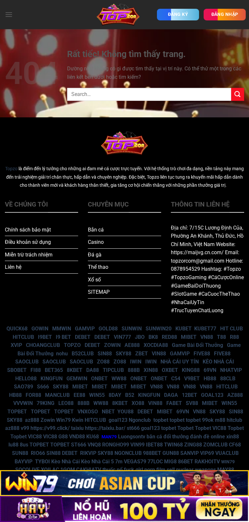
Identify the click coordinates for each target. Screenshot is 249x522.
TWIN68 (173, 445)
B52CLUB (83, 353)
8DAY (115, 395)
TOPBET (17, 412)
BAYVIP (24, 461)
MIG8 (170, 461)
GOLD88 (108, 329)
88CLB (227, 378)
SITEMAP (99, 292)
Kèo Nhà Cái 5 (97, 461)
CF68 (235, 445)
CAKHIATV (88, 470)
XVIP (16, 345)
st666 (133, 428)
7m (119, 461)
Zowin (48, 420)
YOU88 (125, 412)
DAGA (171, 395)
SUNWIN (132, 329)
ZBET (141, 353)
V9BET (192, 378)
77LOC (155, 461)
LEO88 (66, 403)
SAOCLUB (27, 362)
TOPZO (72, 345)
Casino (96, 242)
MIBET (188, 337)
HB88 (210, 378)
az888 (32, 420)
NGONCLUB (128, 453)
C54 (175, 378)
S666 (43, 387)
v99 (25, 428)
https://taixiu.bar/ (105, 428)
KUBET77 (205, 329)
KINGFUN (52, 378)
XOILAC (50, 470)
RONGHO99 (115, 445)
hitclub (234, 420)
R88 (234, 337)
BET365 (54, 370)
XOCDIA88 (156, 345)
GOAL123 (212, 395)
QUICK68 (17, 329)
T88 (221, 337)
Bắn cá (96, 230)
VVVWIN (23, 403)
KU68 (92, 436)
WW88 (119, 378)
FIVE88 (202, 353)
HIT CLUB (231, 329)
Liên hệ (13, 267)
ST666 (78, 445)
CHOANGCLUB (43, 345)
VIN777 (122, 337)
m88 (220, 420)
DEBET (82, 337)
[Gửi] (237, 94)
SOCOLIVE (27, 470)
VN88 (206, 337)
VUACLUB (227, 453)
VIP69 (207, 453)
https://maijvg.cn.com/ (197, 252)
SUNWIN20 (159, 329)
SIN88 (105, 353)
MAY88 (225, 470)
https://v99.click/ (50, 428)
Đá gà (94, 255)
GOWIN (39, 329)
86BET (185, 461)
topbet (160, 420)
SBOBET (17, 370)
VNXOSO (87, 412)
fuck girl (133, 470)
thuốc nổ (112, 470)
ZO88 (103, 362)
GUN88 (170, 453)
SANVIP (189, 453)
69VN (210, 370)
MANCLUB (57, 395)
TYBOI (42, 461)
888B (134, 370)
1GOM (67, 470)
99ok (208, 420)
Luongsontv (131, 436)
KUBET (183, 329)
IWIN (135, 362)
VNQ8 (94, 445)
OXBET (170, 370)
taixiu (77, 428)
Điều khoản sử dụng (28, 242)
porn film (154, 470)
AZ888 (235, 395)
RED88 (169, 337)
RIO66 (38, 453)
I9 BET (63, 337)
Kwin (77, 420)
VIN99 (137, 445)
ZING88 (193, 445)
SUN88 (20, 453)
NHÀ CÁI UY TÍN (179, 362)
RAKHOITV (207, 461)
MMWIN (61, 329)
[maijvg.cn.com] (118, 14)
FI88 (35, 370)
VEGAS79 (135, 461)
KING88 (191, 370)
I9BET (45, 337)
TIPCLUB (113, 370)
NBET (108, 412)
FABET (174, 403)
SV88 (192, 403)
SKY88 (123, 353)
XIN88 (151, 370)
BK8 (153, 337)
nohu (62, 353)
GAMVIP (85, 329)
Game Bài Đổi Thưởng (197, 345)
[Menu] (9, 14)
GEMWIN (76, 378)
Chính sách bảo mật (28, 230)
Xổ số (94, 280)
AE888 (132, 345)
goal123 (118, 420)
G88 (63, 436)
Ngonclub (140, 420)
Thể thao (98, 267)
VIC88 (219, 428)
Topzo (11, 169)
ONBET (99, 378)
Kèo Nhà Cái (65, 461)
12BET (189, 395)
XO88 (138, 403)
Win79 (63, 420)
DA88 (92, 370)
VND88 (77, 436)
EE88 (79, 395)
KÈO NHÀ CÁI (217, 362)
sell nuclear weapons (192, 470)
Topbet (185, 428)
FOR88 (33, 395)
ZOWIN (112, 345)
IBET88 (154, 445)
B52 (129, 395)
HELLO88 (26, 378)
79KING (45, 403)
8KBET (74, 370)
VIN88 (159, 353)
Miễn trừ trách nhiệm (29, 255)
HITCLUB (23, 337)
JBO (140, 337)
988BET (152, 453)
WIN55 (97, 395)
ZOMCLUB (215, 445)
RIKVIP (88, 453)
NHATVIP (231, 370)
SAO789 (23, 387)
